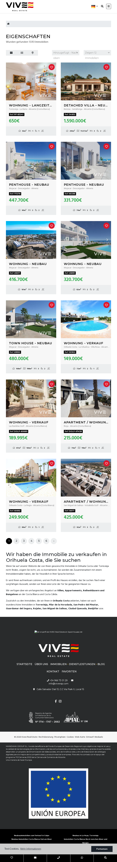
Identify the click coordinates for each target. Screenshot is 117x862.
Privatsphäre (60, 737)
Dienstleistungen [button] (82, 664)
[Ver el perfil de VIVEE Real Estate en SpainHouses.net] (58, 631)
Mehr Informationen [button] (30, 849)
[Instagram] (60, 702)
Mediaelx (98, 737)
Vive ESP (21, 6)
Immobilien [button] (58, 664)
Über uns (41, 664)
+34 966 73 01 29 (58, 680)
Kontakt (53, 671)
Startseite (24, 664)
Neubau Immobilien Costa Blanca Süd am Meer (31, 839)
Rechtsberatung (46, 737)
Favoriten (69, 671)
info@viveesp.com (58, 683)
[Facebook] (56, 702)
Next (52, 81)
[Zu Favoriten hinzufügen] (52, 67)
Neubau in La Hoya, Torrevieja (85, 835)
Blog (101, 664)
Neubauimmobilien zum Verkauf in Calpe (31, 835)
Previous (10, 81)
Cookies (70, 737)
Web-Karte (80, 737)
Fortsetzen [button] (102, 849)
